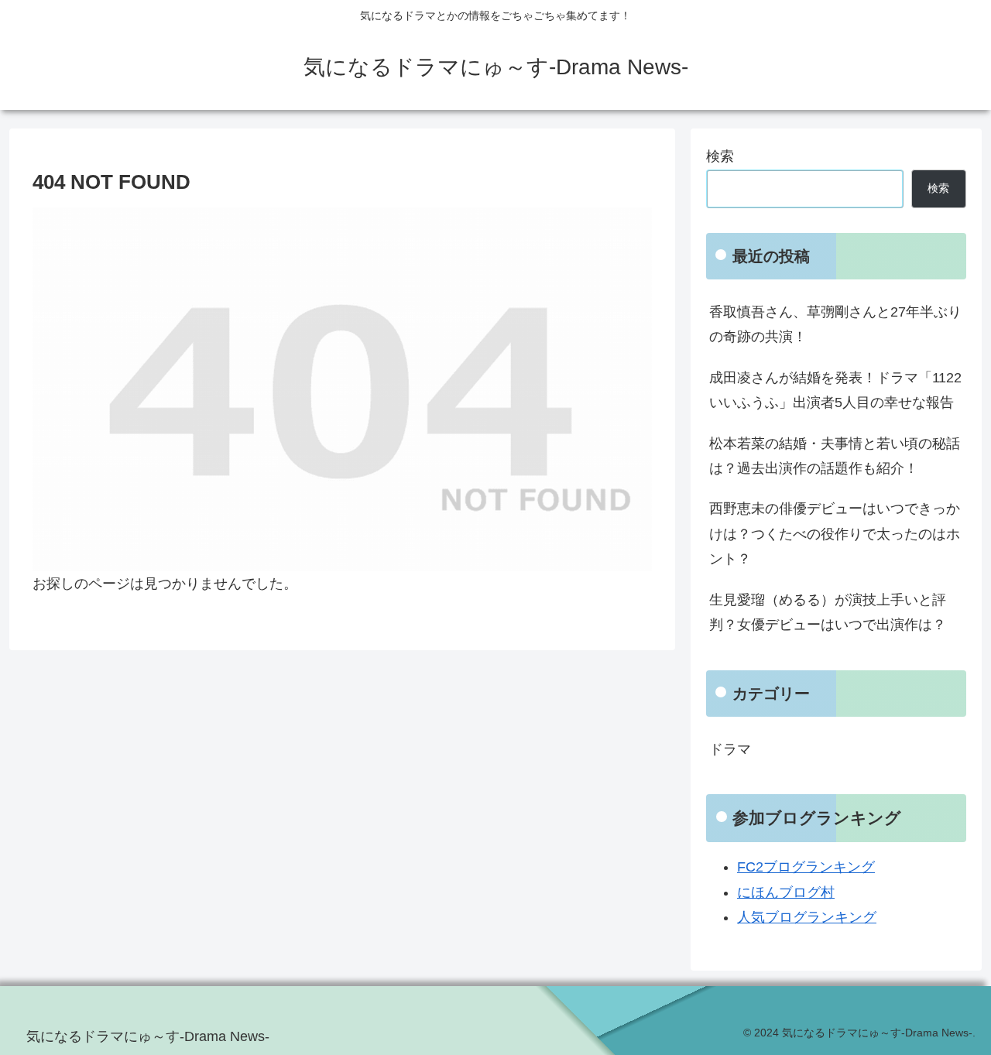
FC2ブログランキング (806, 867)
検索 (720, 156)
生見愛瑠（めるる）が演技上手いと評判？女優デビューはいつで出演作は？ (827, 612)
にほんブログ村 (786, 892)
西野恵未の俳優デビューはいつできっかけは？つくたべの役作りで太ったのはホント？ (834, 534)
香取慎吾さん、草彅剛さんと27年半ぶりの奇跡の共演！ (835, 324)
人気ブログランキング (806, 917)
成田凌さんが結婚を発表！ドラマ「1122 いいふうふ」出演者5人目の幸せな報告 (835, 390)
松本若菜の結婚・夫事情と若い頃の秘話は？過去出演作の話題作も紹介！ (834, 456)
